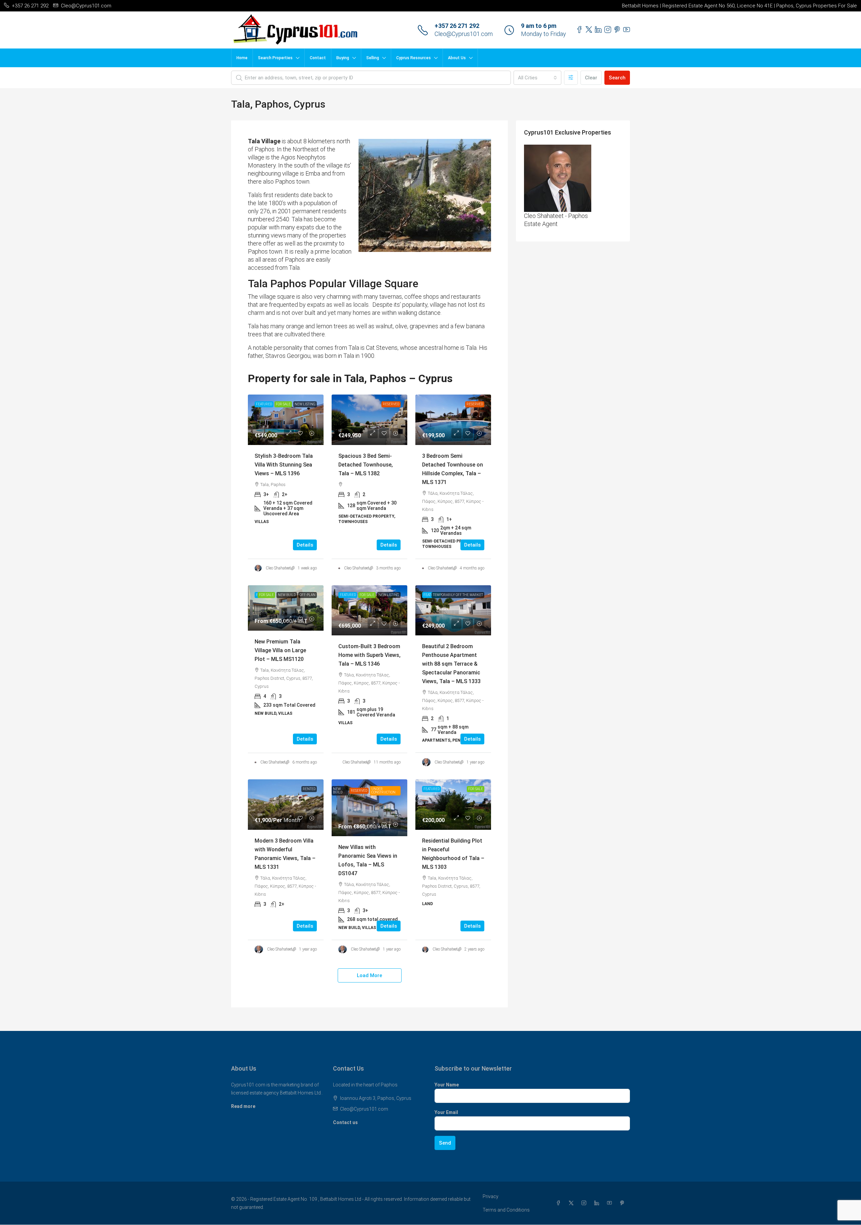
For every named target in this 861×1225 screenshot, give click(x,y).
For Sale (283, 404)
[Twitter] (572, 1203)
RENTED (309, 789)
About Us (457, 57)
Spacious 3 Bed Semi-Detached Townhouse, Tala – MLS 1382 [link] (365, 465)
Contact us (345, 1122)
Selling (372, 57)
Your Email (446, 1112)
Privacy (490, 1196)
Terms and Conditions (506, 1210)
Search (617, 78)
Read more (243, 1106)
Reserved (391, 404)
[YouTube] (610, 1203)
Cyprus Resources (413, 57)
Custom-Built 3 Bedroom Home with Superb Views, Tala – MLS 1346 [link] (369, 655)
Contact (318, 57)
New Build (287, 595)
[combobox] (537, 78)
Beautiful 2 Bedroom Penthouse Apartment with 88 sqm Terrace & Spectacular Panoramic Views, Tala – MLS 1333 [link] (451, 663)
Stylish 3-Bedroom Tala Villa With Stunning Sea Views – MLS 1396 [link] (284, 465)
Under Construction (383, 790)
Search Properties (275, 57)
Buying (342, 57)
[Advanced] (571, 78)
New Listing (305, 404)
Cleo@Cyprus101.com (464, 33)
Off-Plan (307, 595)
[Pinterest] (623, 1203)
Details (305, 545)
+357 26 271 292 (457, 25)
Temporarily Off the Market (458, 595)
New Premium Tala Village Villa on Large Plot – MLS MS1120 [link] (280, 650)
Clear (591, 78)
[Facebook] (559, 1203)
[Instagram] (585, 1203)
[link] (286, 420)
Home (242, 57)
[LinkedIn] (598, 1203)
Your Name (447, 1084)
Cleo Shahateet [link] (278, 568)
